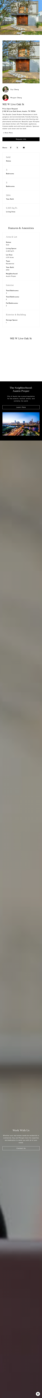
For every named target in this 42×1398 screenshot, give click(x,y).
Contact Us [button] (21, 1148)
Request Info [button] (21, 139)
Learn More (21, 407)
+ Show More (8, 133)
